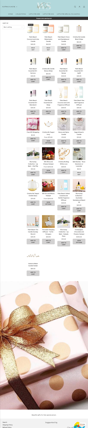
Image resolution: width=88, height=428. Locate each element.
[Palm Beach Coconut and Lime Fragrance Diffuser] (63, 92)
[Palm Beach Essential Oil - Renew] (63, 60)
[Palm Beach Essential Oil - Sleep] (48, 92)
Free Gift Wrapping (33, 132)
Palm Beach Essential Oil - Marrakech (33, 103)
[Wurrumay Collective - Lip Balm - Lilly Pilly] (33, 153)
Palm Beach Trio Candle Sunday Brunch (33, 232)
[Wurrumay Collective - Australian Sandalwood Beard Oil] (79, 185)
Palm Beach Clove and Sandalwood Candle (64, 39)
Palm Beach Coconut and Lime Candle (33, 39)
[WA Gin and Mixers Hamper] (48, 185)
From (48, 137)
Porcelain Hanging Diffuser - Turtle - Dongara (48, 232)
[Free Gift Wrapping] (33, 124)
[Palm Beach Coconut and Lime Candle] (33, 28)
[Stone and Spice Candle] (63, 124)
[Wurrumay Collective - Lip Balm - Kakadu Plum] (63, 221)
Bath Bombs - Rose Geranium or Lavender (79, 164)
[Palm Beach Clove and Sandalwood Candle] (63, 28)
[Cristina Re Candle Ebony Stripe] (48, 60)
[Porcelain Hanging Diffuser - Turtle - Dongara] (48, 221)
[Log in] (79, 6)
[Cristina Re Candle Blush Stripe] (79, 28)
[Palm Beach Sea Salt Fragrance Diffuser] (79, 92)
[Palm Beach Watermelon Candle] (48, 28)
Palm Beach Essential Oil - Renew (63, 71)
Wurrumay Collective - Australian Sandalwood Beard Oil (79, 198)
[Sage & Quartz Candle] (79, 124)
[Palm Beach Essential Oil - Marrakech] (33, 92)
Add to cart (63, 48)
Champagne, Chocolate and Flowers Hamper (79, 232)
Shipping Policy (8, 425)
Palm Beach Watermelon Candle (48, 39)
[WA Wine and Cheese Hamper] (48, 153)
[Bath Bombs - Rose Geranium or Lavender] (79, 153)
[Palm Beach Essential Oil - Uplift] (79, 60)
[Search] (75, 6)
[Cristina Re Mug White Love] (63, 153)
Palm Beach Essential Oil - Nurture (33, 71)
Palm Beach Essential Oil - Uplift (79, 71)
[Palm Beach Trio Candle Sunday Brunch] (33, 221)
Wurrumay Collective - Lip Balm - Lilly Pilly (33, 164)
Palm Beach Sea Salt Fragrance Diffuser (79, 103)
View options (48, 141)
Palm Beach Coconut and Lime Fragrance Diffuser (64, 103)
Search (5, 422)
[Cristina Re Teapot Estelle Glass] (33, 185)
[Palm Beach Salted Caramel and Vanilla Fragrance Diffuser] (63, 185)
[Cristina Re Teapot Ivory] (48, 124)
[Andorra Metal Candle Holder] (33, 255)
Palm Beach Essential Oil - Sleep (48, 103)
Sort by (5, 23)
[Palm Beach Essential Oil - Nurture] (33, 60)
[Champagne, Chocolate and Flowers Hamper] (79, 221)
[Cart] (84, 6)
